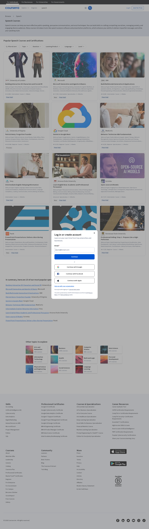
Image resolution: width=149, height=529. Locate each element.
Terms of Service (64, 295)
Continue (74, 257)
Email (57, 246)
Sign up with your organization (64, 286)
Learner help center (74, 289)
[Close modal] (94, 233)
